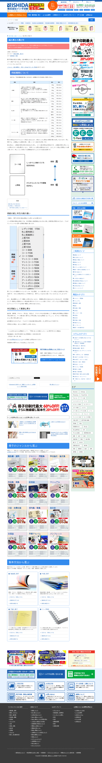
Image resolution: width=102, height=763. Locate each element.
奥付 (54, 723)
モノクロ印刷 (87, 417)
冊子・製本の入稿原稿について (82, 269)
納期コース (78, 658)
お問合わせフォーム (16, 339)
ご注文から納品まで (79, 278)
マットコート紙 (77, 417)
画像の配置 (56, 721)
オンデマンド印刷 (88, 404)
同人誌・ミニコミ (78, 364)
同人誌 (85, 426)
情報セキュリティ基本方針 (67, 752)
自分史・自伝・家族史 (79, 362)
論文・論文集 (13, 715)
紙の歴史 (88, 439)
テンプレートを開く (58, 715)
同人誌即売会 (76, 429)
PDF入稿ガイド (78, 272)
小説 (11, 723)
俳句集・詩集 (77, 320)
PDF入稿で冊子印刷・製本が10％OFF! (22, 665)
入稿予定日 (86, 658)
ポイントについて (78, 288)
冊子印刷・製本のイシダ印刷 (49, 755)
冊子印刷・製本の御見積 (24, 694)
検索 (92, 19)
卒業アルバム (35, 534)
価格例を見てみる (14, 600)
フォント (86, 414)
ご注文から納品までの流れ (38, 721)
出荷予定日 (75, 663)
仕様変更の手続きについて (81, 281)
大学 (84, 429)
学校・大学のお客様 (79, 208)
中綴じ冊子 (45, 574)
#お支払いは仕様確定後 (37, 23)
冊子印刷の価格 (85, 420)
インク (85, 401)
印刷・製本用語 (78, 371)
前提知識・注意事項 (58, 712)
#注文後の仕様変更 (49, 23)
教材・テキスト (13, 712)
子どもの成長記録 (77, 433)
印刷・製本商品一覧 (34, 15)
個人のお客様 (77, 236)
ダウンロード (56, 710)
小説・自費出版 (14, 508)
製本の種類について (36, 734)
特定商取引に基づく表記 (33, 752)
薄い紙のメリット (54, 384)
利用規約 (43, 752)
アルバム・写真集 (78, 366)
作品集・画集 (13, 482)
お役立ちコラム (79, 715)
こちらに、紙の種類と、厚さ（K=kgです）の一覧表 (22, 67)
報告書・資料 (13, 456)
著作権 (85, 445)
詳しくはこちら (78, 217)
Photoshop (75, 395)
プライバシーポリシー (53, 752)
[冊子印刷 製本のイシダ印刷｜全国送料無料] (17, 4)
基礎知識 (12, 55)
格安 (84, 436)
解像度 (80, 448)
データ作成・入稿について (84, 683)
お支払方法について (79, 285)
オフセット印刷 (77, 404)
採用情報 (78, 752)
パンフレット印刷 (77, 414)
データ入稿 (80, 15)
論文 (75, 305)
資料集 (74, 452)
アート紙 (82, 398)
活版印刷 (75, 439)
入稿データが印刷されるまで (58, 421)
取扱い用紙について (79, 259)
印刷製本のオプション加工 (77, 426)
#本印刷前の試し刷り (73, 23)
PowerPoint (84, 395)
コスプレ (84, 407)
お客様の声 (78, 717)
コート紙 (75, 410)
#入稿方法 (28, 23)
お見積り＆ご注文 (11, 452)
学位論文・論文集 (57, 456)
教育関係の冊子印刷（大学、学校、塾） (88, 433)
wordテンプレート (69, 15)
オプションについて (36, 739)
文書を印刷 (56, 726)
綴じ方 (74, 442)
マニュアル (55, 482)
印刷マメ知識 (77, 369)
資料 (91, 448)
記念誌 (32, 482)
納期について (77, 255)
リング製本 (45, 609)
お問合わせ (89, 15)
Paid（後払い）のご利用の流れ (39, 719)
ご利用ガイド (56, 15)
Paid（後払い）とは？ (37, 717)
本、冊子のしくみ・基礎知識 (81, 354)
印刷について (77, 264)
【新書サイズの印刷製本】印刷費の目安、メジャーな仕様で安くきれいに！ (27, 423)
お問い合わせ (50, 694)
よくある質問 (46, 15)
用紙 (16, 55)
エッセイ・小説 (78, 313)
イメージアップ (77, 401)
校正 (79, 436)
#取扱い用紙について (61, 23)
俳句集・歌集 (34, 508)
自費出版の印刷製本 (77, 445)
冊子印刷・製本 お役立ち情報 (81, 374)
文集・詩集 (12, 726)
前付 (54, 717)
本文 (54, 719)
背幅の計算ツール (35, 728)
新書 (74, 436)
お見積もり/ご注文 (80, 710)
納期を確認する (13, 603)
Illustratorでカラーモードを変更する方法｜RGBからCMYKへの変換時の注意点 (59, 434)
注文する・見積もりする (15, 597)
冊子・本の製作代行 (79, 327)
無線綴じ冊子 (14, 574)
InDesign (83, 391)
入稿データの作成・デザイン (81, 357)
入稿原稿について (35, 741)
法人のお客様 (77, 222)
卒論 (80, 423)
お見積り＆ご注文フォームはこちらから (52, 359)
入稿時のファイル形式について (39, 732)
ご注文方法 (19, 683)
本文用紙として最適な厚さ (14, 205)
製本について (77, 262)
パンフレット (56, 534)
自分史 (53, 508)
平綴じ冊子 (14, 609)
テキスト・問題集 (37, 456)
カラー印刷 (75, 407)
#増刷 (22, 23)
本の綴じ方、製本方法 (79, 345)
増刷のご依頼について (79, 283)
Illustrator (75, 391)
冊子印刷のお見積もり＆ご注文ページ (18, 207)
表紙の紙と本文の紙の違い (14, 204)
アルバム (75, 398)
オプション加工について (80, 267)
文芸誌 (11, 534)
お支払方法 (49, 683)
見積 (74, 448)
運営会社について (20, 752)
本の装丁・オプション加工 (81, 359)
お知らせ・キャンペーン (80, 376)
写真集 (74, 423)
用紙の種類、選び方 (18, 53)
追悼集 (81, 452)
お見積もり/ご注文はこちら (17, 15)
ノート (90, 410)
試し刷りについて (78, 257)
